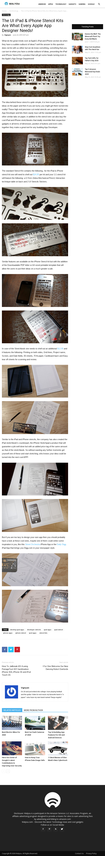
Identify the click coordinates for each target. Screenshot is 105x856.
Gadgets (72, 4)
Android (42, 4)
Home (4, 11)
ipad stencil (58, 630)
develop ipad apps (17, 630)
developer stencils (34, 630)
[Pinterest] (49, 829)
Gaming (82, 4)
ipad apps (47, 630)
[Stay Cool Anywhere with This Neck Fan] (77, 49)
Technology (60, 4)
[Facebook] (43, 829)
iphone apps (7, 633)
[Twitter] (62, 829)
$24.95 (36, 174)
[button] (99, 4)
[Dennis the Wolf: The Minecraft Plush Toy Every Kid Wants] (77, 36)
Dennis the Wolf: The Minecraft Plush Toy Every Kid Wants (93, 36)
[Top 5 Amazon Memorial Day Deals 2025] (77, 72)
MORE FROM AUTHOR (33, 710)
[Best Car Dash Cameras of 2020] (35, 723)
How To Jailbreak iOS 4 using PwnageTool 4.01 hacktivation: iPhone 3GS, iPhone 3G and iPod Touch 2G (16, 670)
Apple (50, 4)
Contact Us (79, 853)
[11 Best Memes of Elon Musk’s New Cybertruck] (58, 748)
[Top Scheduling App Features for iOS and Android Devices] (58, 723)
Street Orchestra (32, 544)
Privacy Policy (91, 853)
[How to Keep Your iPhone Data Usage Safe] (35, 748)
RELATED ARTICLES (12, 710)
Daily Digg (61, 544)
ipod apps (32, 633)
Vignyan (7, 35)
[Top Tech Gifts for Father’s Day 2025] (77, 60)
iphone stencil (20, 633)
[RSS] (55, 829)
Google (91, 4)
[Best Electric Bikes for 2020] (12, 723)
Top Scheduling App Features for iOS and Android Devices (56, 735)
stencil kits (43, 633)
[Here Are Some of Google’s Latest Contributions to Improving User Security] (12, 748)
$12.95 (60, 348)
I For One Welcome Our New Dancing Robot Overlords (55, 667)
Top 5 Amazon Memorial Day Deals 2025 (92, 71)
